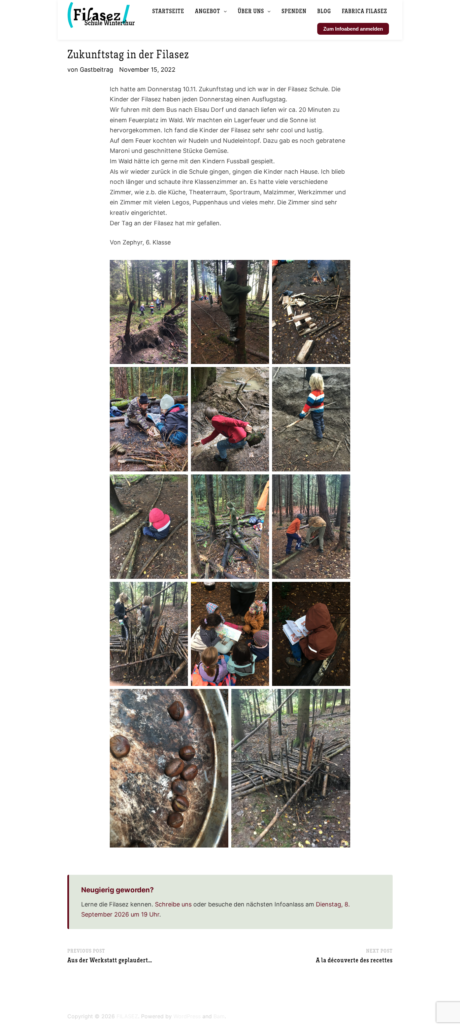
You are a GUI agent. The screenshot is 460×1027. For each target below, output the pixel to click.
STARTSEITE (168, 10)
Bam (219, 1016)
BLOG (324, 10)
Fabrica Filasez (364, 10)
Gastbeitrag (96, 69)
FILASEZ (127, 1016)
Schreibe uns (173, 904)
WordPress (187, 1016)
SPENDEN (294, 10)
